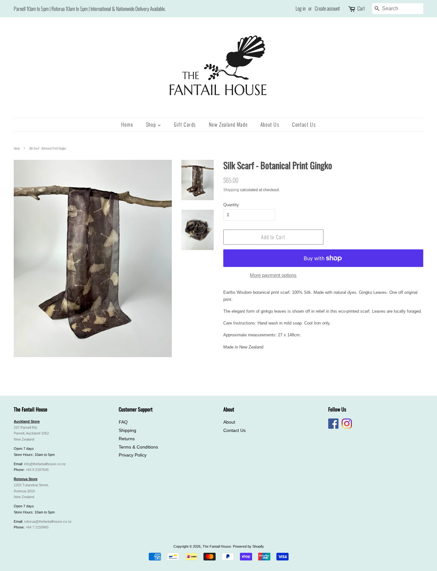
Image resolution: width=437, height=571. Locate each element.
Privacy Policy (133, 455)
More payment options (273, 275)
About (229, 422)
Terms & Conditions (138, 447)
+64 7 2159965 (37, 527)
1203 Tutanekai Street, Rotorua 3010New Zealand (31, 491)
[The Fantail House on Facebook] (333, 427)
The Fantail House (217, 546)
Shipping (231, 190)
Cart (361, 8)
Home (127, 124)
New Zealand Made (228, 124)
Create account (327, 8)
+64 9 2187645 (37, 470)
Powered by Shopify (248, 546)
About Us (270, 124)
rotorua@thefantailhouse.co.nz (48, 521)
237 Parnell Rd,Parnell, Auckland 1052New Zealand (31, 434)
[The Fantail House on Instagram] (347, 427)
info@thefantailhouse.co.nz (45, 464)
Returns (127, 438)
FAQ (123, 422)
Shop (151, 124)
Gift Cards (185, 124)
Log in (301, 8)
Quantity (231, 204)
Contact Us (304, 124)
